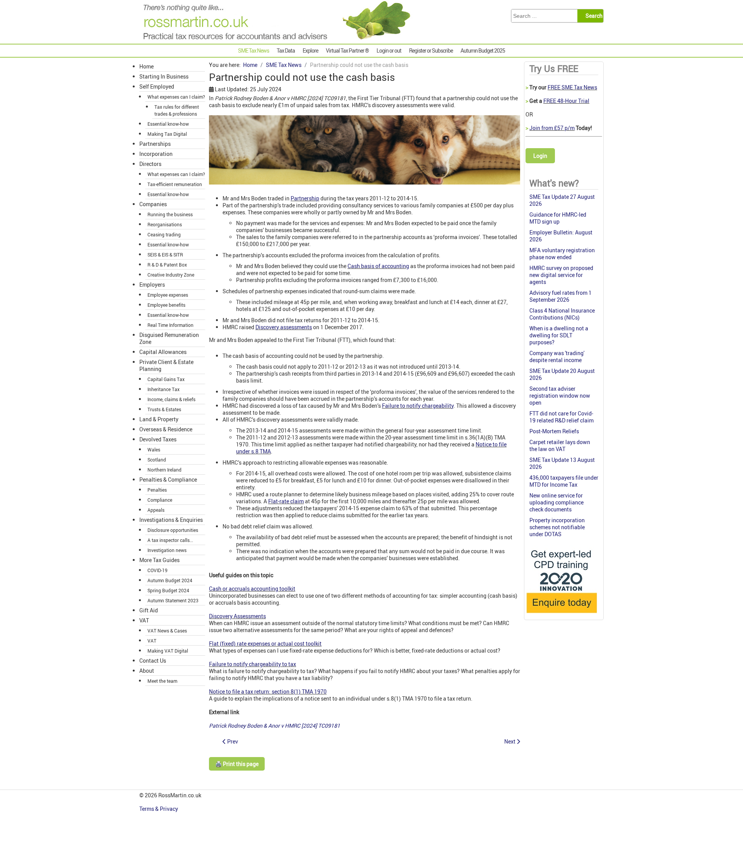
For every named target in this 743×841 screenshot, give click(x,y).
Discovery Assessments (237, 616)
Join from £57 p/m (552, 128)
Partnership (305, 198)
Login (540, 155)
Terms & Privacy (159, 808)
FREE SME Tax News (572, 87)
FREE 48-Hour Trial (566, 100)
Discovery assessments (283, 327)
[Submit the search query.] (592, 15)
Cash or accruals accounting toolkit (252, 588)
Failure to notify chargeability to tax (252, 664)
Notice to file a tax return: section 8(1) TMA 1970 (268, 691)
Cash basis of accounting (378, 266)
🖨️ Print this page (237, 763)
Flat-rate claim (286, 501)
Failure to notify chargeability (418, 405)
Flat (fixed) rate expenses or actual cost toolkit (265, 643)
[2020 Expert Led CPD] (561, 615)
